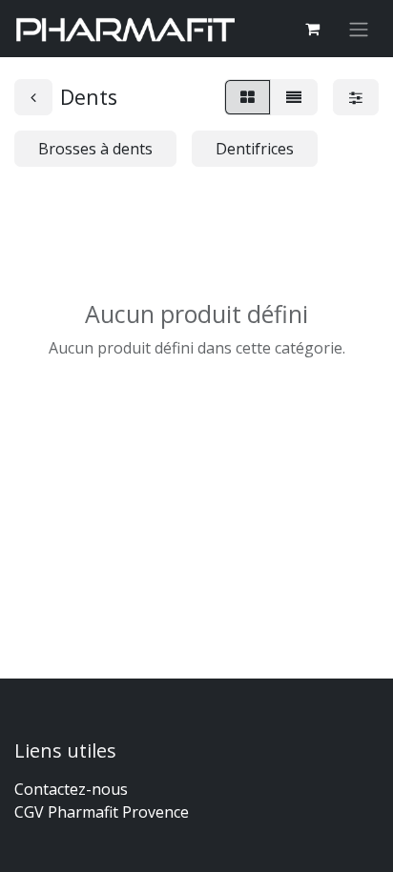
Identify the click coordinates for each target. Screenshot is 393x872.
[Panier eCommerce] (312, 29)
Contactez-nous (71, 789)
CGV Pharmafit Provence (101, 811)
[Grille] (247, 97)
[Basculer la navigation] (359, 29)
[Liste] (294, 97)
